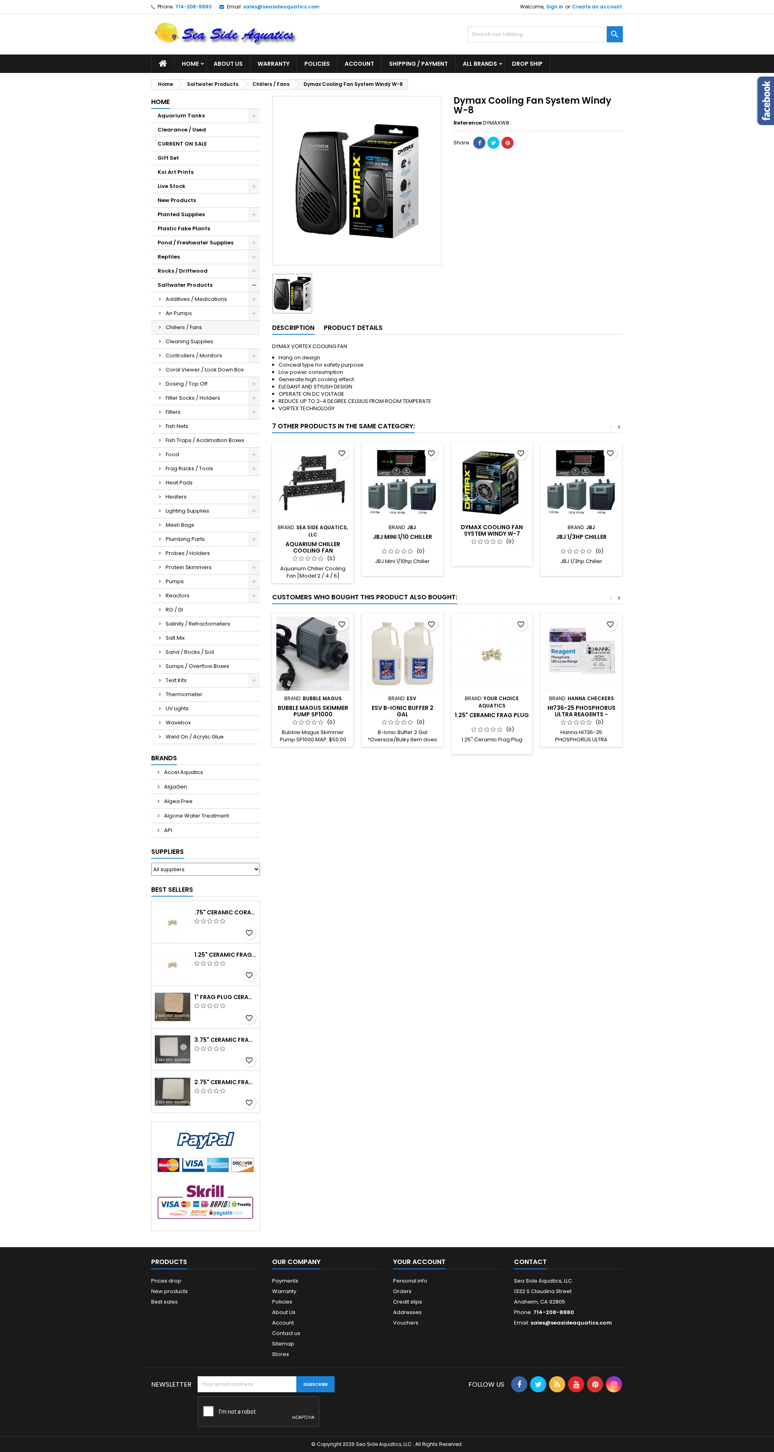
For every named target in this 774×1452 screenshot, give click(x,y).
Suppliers (167, 851)
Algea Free (178, 801)
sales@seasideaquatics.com (281, 6)
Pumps (175, 581)
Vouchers (405, 1323)
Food (172, 454)
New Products (177, 200)
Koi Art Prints (176, 172)
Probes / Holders (188, 553)
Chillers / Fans (184, 327)
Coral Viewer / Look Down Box (204, 369)
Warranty (273, 64)
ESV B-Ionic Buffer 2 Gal (402, 711)
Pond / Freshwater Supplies (195, 242)
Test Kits (176, 680)
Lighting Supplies (187, 511)
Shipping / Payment (418, 64)
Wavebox (178, 722)
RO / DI (174, 609)
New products (169, 1291)
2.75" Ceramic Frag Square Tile (225, 1082)
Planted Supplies (181, 214)
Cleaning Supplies (189, 341)
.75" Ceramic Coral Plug (225, 912)
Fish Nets (177, 426)
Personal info (410, 1281)
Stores (280, 1354)
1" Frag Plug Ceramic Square (225, 997)
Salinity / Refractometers (198, 624)
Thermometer (184, 694)
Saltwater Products (185, 285)
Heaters (176, 497)
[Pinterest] (507, 143)
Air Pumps (179, 313)
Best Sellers (172, 889)
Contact (530, 1261)
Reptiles (169, 257)
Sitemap (283, 1344)
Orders (402, 1291)
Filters (173, 412)
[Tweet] (493, 143)
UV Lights (177, 708)
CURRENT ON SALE (182, 144)
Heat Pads (179, 482)
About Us (228, 64)
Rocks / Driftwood (183, 271)
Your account (419, 1261)
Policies (317, 64)
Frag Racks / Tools (189, 468)
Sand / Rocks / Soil (190, 652)
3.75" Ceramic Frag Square (225, 1040)
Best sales (164, 1302)
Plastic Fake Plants (184, 228)
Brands (164, 758)
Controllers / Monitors (194, 355)
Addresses (407, 1312)
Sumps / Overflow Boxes (197, 666)
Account (359, 64)
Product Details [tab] (353, 327)
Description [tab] (293, 327)
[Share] (479, 143)
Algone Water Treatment (196, 816)
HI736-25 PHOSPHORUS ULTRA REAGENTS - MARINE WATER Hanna (581, 714)
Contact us (286, 1333)
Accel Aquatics (183, 772)
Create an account (597, 6)
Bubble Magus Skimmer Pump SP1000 (313, 711)
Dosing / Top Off (187, 384)
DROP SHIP (527, 64)
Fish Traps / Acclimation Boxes (205, 440)
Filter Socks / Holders (193, 398)
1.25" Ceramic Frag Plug (225, 954)
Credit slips (407, 1302)
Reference (468, 123)
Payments (285, 1281)
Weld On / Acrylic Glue (195, 737)
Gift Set (168, 158)
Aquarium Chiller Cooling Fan (312, 547)
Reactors (177, 595)
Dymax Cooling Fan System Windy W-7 (492, 530)
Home (190, 64)
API (167, 830)
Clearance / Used (182, 130)
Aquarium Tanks (181, 115)
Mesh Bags (180, 525)
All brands (480, 64)
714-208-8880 (193, 6)
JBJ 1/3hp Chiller (581, 537)
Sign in (554, 6)
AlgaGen (175, 787)
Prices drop (166, 1281)
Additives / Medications (196, 299)
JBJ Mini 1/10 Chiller (402, 537)
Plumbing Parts (185, 539)
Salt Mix (175, 638)
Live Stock (171, 186)
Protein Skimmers (189, 567)
